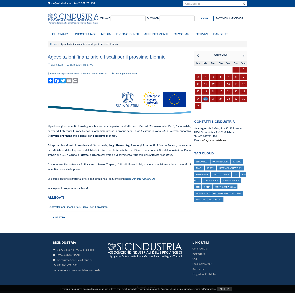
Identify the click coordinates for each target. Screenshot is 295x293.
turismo (237, 161)
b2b (235, 174)
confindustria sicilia (225, 187)
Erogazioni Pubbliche (204, 274)
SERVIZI (202, 34)
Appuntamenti (156, 34)
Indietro (59, 217)
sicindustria (215, 199)
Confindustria (199, 248)
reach (199, 168)
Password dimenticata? (229, 18)
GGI (194, 259)
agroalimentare (231, 180)
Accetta (224, 289)
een (198, 187)
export (216, 174)
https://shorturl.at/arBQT (140, 178)
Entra (204, 18)
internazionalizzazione (230, 168)
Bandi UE (220, 34)
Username (104, 18)
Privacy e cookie (91, 270)
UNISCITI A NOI (85, 34)
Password (153, 18)
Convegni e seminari (126, 73)
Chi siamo (60, 34)
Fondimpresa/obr (201, 264)
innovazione (202, 193)
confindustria (210, 180)
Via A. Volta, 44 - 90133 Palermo (75, 250)
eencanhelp (202, 161)
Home (53, 44)
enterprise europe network (227, 193)
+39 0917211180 (85, 3)
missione (200, 199)
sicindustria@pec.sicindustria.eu (74, 260)
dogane (210, 168)
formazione (202, 174)
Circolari (182, 34)
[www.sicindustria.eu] (73, 11)
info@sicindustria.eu (61, 3)
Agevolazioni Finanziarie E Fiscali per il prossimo (79, 207)
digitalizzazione (220, 161)
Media (106, 34)
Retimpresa (198, 254)
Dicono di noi (127, 34)
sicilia (207, 187)
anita (226, 174)
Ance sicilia (198, 269)
